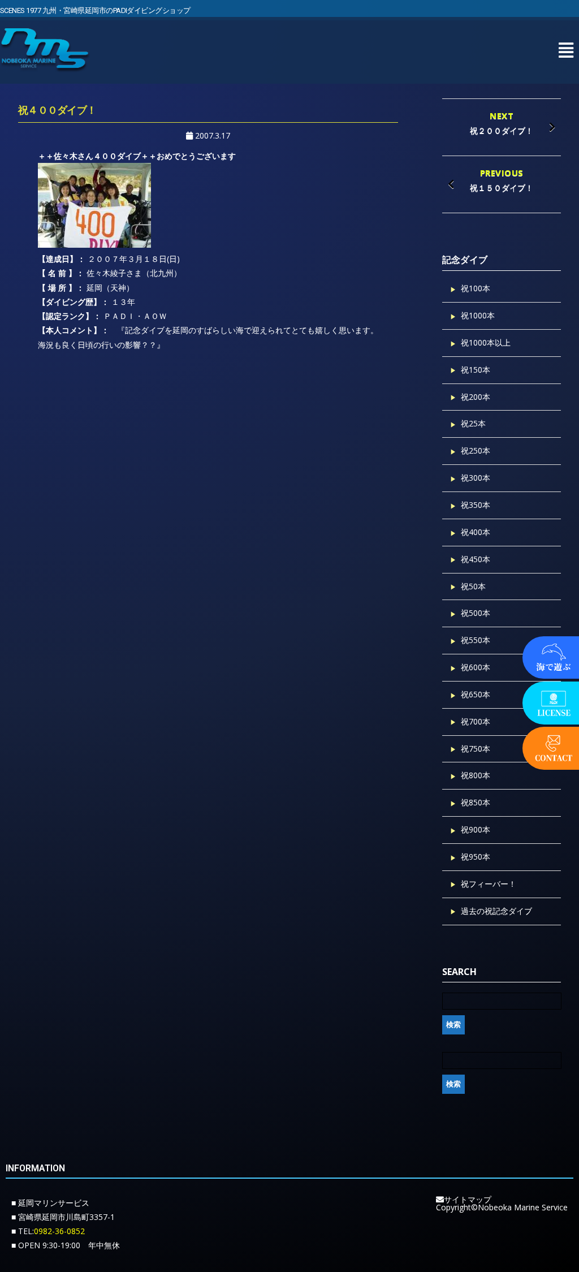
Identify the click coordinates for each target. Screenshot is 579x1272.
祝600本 (475, 667)
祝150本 (475, 369)
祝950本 (475, 856)
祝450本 (475, 559)
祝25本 (473, 423)
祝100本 (475, 288)
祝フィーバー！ (488, 883)
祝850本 (475, 802)
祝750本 (475, 748)
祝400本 (475, 532)
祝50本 (473, 586)
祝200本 (475, 396)
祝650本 (475, 694)
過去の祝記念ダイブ (496, 911)
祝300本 (475, 477)
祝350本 (475, 504)
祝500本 (475, 612)
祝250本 (475, 450)
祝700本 (475, 721)
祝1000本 (478, 315)
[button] (565, 50)
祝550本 (475, 640)
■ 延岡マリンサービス (50, 1202)
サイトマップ (467, 1199)
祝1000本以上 (486, 342)
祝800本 (475, 775)
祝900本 (475, 829)
